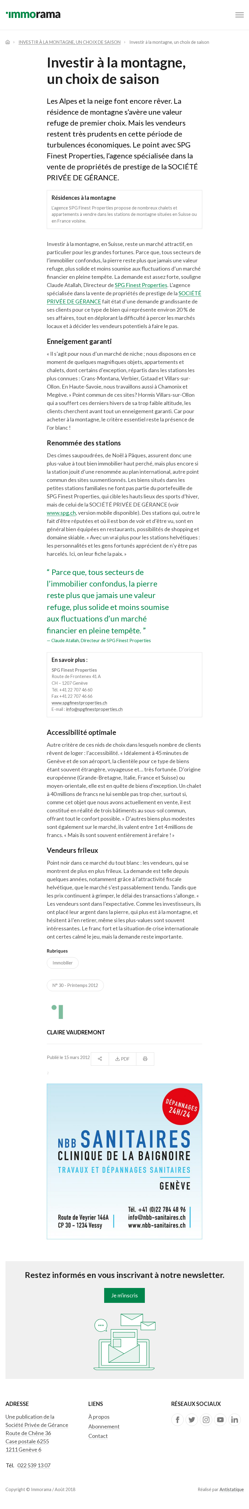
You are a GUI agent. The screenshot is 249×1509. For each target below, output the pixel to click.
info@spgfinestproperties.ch (94, 709)
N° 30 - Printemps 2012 (75, 985)
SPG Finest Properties (141, 285)
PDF (125, 1058)
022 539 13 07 (33, 1465)
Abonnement (104, 1426)
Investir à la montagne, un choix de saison (70, 42)
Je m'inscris (124, 1295)
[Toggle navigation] (239, 14)
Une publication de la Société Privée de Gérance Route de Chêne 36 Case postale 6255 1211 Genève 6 (36, 1433)
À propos (99, 1416)
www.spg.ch (61, 512)
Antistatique (232, 1489)
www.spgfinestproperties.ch (79, 702)
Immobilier (63, 962)
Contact (98, 1435)
